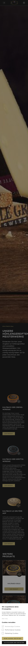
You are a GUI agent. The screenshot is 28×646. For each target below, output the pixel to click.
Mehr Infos (5, 618)
